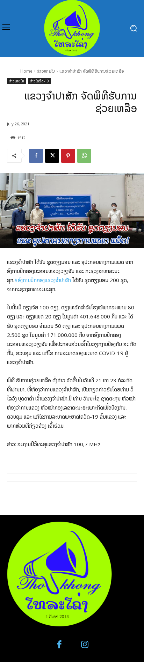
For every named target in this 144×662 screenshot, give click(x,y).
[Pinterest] (68, 156)
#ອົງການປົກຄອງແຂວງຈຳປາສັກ (42, 280)
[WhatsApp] (84, 156)
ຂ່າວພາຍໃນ (46, 71)
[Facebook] (36, 156)
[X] (52, 156)
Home (26, 71)
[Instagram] (85, 645)
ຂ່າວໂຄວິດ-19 (39, 81)
